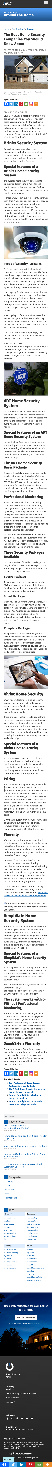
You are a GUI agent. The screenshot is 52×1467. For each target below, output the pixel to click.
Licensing (10, 1402)
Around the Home (19, 15)
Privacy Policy (12, 1398)
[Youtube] (27, 1418)
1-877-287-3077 (28, 1429)
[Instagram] (31, 104)
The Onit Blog (11, 12)
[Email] (26, 104)
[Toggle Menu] (46, 2)
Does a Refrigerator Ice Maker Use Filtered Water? (17, 1126)
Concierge (9, 1181)
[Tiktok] (17, 1418)
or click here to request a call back (26, 1323)
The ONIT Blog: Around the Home (21, 1393)
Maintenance (11, 1198)
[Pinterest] (21, 104)
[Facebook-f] (8, 1418)
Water (7, 1194)
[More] (36, 104)
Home (6, 29)
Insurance (9, 1189)
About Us (10, 1389)
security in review (13, 53)
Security (31, 29)
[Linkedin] (16, 104)
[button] (26, 1317)
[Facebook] (6, 104)
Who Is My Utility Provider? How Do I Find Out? (26, 1146)
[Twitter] (11, 104)
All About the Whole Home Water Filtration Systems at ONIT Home (24, 1165)
